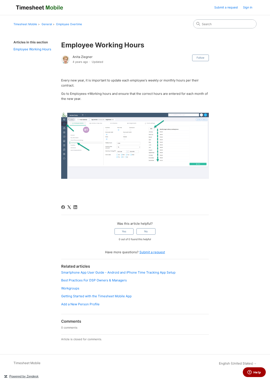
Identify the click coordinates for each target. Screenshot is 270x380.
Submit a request (226, 7)
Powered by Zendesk (24, 376)
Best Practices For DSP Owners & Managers (94, 280)
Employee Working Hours (32, 49)
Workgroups (70, 288)
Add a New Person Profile (80, 304)
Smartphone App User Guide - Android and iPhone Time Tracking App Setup (118, 272)
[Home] (40, 7)
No (146, 231)
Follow (200, 57)
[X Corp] (69, 207)
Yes (124, 231)
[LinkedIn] (75, 207)
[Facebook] (63, 207)
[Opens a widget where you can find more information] (254, 372)
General (47, 24)
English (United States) (236, 363)
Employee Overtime (69, 24)
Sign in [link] (247, 7)
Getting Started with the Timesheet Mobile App (96, 296)
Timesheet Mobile (25, 24)
